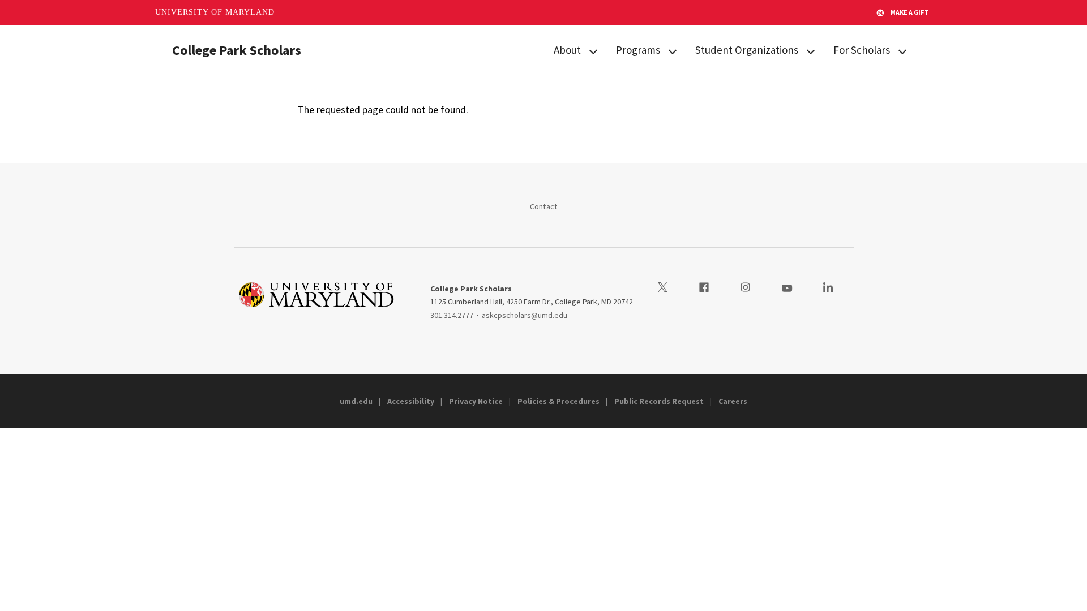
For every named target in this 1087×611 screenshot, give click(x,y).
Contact (544, 206)
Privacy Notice (476, 401)
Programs (638, 50)
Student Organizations (746, 50)
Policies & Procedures (558, 401)
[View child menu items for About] (593, 50)
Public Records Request (659, 401)
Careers (732, 401)
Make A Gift (909, 12)
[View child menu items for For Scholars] (902, 50)
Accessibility (410, 401)
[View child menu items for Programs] (672, 50)
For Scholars (861, 50)
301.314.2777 (451, 315)
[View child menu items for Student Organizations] (810, 50)
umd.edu (356, 401)
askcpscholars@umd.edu (524, 315)
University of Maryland (215, 12)
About (567, 50)
